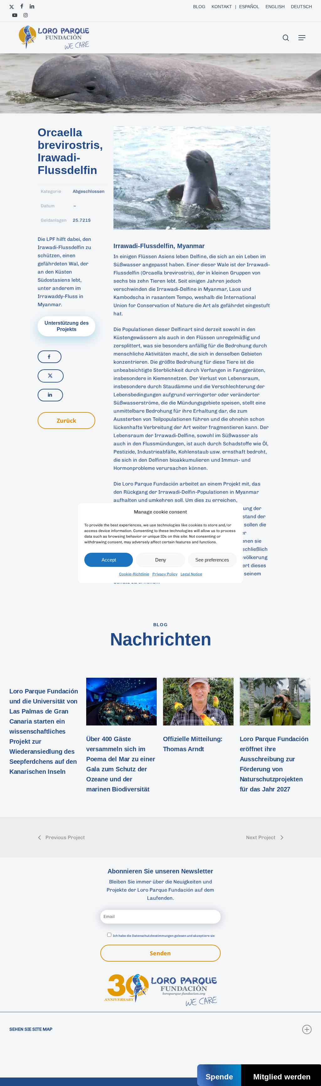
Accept (109, 559)
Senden (160, 953)
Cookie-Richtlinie (134, 574)
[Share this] (49, 356)
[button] (301, 38)
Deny (160, 559)
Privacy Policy (164, 574)
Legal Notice (191, 574)
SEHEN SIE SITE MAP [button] (30, 1029)
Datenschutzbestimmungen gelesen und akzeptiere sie (173, 936)
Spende (219, 1076)
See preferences (212, 559)
